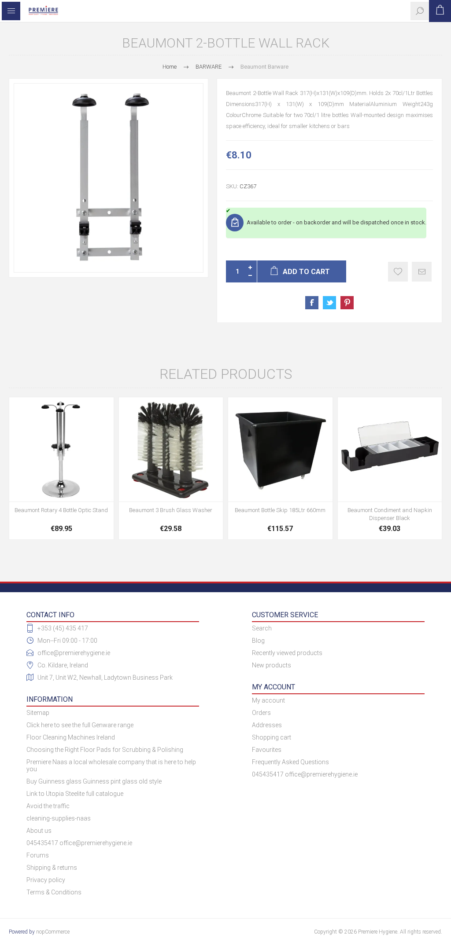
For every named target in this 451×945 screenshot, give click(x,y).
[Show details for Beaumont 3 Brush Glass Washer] (171, 449)
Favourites (266, 749)
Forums (37, 855)
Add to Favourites (398, 272)
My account (268, 700)
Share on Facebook (311, 302)
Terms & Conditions (53, 892)
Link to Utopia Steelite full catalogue (74, 793)
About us (39, 830)
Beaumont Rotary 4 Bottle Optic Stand (61, 510)
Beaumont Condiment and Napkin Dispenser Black (389, 514)
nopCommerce (53, 932)
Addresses (267, 725)
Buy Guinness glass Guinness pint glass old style (94, 781)
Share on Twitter (329, 302)
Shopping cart (271, 737)
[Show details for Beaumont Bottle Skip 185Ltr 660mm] (280, 449)
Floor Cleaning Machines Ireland (70, 737)
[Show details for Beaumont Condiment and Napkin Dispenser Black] (390, 449)
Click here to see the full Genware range (79, 725)
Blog (258, 640)
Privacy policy (45, 879)
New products (271, 665)
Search (262, 628)
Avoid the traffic (48, 805)
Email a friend (422, 272)
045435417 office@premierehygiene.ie (79, 842)
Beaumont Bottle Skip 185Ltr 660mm (280, 510)
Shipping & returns (51, 867)
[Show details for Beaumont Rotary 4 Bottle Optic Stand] (61, 449)
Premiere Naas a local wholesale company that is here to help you (111, 765)
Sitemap (37, 712)
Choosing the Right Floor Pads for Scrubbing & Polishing (104, 749)
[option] (108, 178)
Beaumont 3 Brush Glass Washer (170, 510)
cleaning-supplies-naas (58, 818)
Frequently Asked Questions (290, 762)
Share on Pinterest (347, 302)
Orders (261, 712)
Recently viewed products (287, 652)
